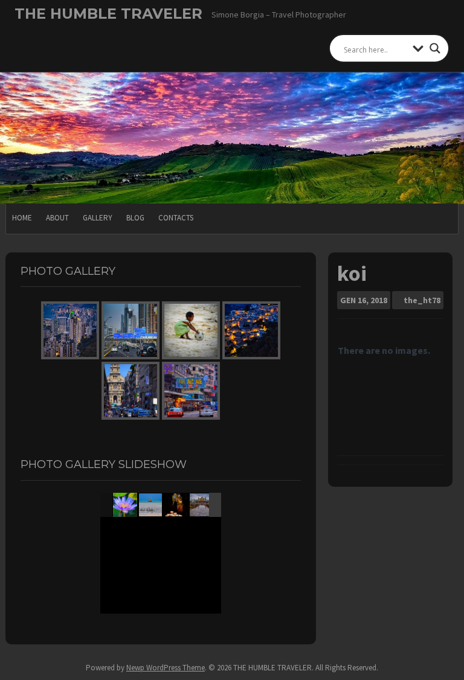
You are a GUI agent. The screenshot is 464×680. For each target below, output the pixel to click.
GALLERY (97, 218)
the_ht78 (422, 300)
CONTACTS (175, 218)
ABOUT (57, 218)
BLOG (135, 218)
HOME (22, 218)
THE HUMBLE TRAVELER (108, 13)
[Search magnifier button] (435, 48)
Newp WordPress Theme (165, 667)
